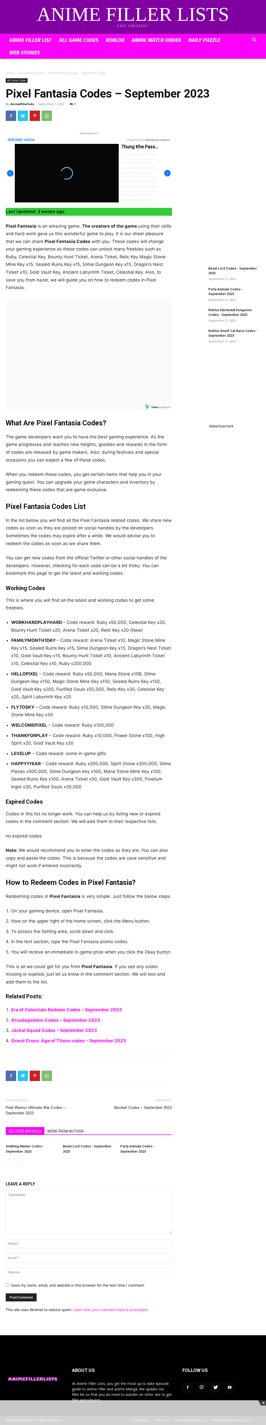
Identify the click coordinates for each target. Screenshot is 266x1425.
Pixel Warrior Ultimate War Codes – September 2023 (35, 1110)
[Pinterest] (35, 116)
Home (10, 73)
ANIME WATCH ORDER (156, 40)
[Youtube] (229, 1387)
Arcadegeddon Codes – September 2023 (55, 1020)
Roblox (115, 40)
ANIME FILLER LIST (30, 40)
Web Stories (24, 52)
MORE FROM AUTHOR (66, 1131)
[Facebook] (11, 116)
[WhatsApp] (47, 116)
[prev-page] (9, 1162)
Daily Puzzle (204, 40)
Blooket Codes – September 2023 (143, 1107)
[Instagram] (201, 1387)
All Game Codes (78, 40)
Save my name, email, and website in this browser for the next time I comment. (78, 1285)
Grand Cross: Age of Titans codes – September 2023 (68, 1040)
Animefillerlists (22, 104)
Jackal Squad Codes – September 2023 (54, 1030)
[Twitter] (23, 116)
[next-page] (17, 1162)
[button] (254, 40)
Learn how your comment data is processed (110, 1309)
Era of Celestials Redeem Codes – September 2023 (66, 1009)
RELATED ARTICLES (25, 1131)
